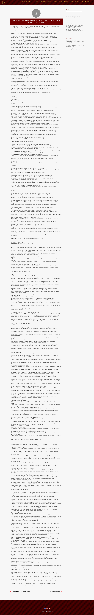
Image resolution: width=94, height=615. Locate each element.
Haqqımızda (24, 1)
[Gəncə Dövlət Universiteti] (3, 3)
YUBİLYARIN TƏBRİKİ (55, 591)
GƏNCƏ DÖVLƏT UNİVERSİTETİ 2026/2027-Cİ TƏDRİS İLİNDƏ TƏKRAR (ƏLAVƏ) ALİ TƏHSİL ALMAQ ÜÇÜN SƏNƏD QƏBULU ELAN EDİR (75, 34)
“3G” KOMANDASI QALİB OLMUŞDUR (21, 591)
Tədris (55, 1)
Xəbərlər (77, 1)
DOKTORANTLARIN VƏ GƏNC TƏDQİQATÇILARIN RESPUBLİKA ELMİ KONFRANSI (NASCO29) (73, 22)
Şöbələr (60, 1)
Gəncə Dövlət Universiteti (46, 611)
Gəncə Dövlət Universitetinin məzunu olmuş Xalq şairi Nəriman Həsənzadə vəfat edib (74, 54)
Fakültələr (36, 1)
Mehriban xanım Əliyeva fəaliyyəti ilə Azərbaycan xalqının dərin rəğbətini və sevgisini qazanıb (75, 45)
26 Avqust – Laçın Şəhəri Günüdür (73, 48)
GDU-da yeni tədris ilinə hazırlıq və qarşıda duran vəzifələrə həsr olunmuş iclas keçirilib (75, 41)
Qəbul (87, 1)
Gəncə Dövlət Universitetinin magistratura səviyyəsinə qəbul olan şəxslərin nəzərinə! (75, 17)
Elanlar (82, 1)
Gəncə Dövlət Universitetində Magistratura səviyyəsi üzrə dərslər (75, 30)
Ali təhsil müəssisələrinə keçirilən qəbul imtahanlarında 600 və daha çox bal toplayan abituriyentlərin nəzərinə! (75, 51)
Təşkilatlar (65, 1)
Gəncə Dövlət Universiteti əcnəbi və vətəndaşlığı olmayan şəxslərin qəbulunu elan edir (74, 26)
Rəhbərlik (30, 1)
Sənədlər (72, 1)
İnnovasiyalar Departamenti (46, 1)
